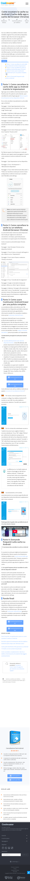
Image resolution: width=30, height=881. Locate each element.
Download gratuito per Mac (16, 385)
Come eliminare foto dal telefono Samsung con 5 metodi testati (14, 804)
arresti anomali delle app (21, 556)
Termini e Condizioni (15, 867)
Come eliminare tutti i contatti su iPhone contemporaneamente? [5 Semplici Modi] (13, 800)
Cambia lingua (15, 861)
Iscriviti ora (24, 855)
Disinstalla (15, 871)
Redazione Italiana (4, 21)
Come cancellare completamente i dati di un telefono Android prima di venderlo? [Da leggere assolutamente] (14, 654)
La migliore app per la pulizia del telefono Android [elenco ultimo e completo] (15, 818)
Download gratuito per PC (16, 378)
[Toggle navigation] (27, 4)
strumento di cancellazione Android (14, 391)
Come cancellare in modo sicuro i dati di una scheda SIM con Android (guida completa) (15, 809)
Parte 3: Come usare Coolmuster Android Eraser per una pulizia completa (15, 71)
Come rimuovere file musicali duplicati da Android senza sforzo (15, 813)
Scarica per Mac (15, 780)
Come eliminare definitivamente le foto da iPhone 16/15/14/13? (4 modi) (15, 795)
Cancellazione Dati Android (14, 748)
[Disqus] (15, 706)
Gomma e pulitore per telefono (17, 21)
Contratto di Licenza (15, 870)
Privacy (15, 868)
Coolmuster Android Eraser (16, 315)
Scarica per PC (16, 775)
